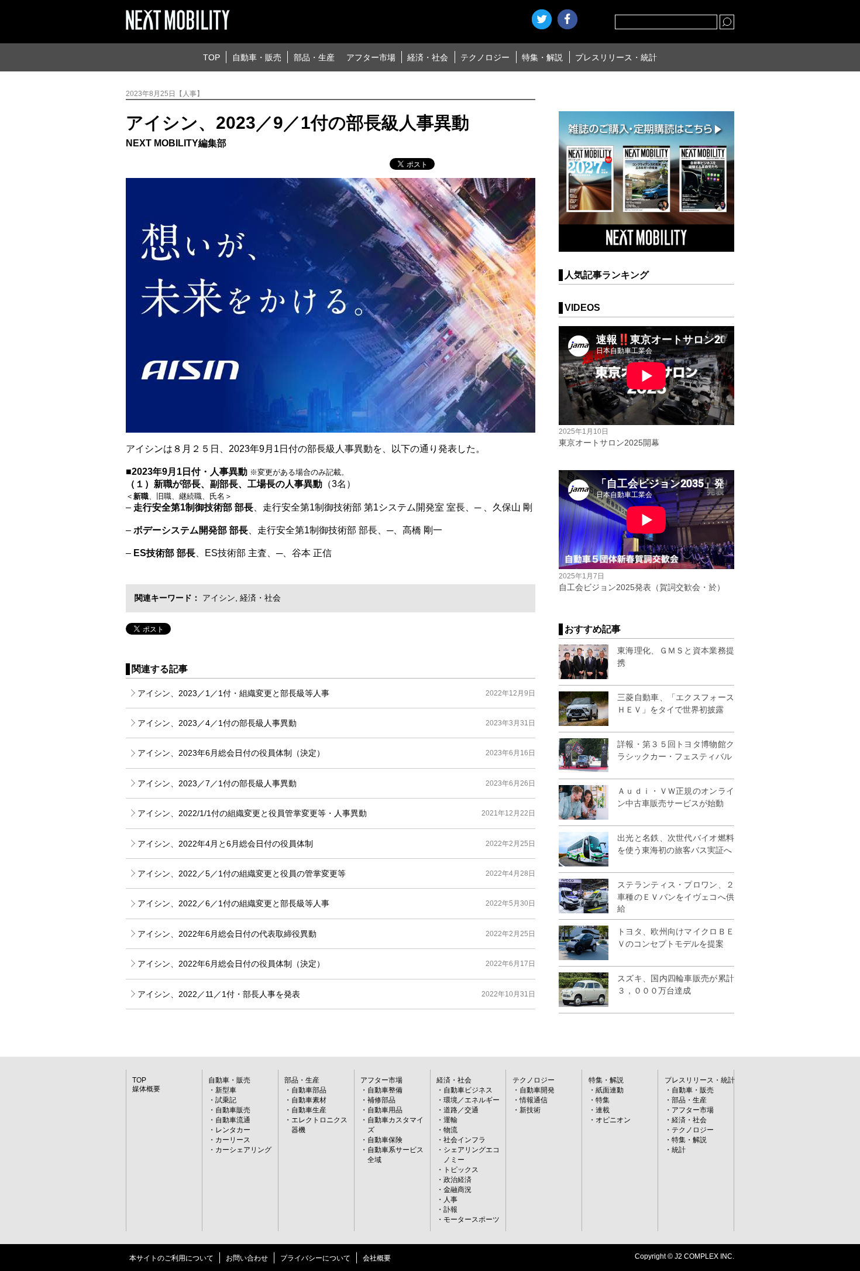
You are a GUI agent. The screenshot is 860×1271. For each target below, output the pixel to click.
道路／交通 (461, 1110)
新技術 (530, 1110)
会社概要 (377, 1258)
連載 (603, 1110)
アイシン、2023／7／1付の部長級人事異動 (336, 783)
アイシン (218, 597)
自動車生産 (308, 1110)
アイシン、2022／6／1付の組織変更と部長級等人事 (336, 903)
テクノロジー (485, 57)
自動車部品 (308, 1090)
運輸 (450, 1120)
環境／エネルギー (471, 1100)
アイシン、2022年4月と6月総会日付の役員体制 (336, 843)
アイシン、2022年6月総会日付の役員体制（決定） (336, 963)
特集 (603, 1100)
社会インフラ (464, 1140)
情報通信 (534, 1100)
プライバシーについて (315, 1258)
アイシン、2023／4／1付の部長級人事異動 (336, 723)
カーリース (232, 1140)
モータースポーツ (471, 1219)
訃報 (450, 1209)
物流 (450, 1130)
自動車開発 (537, 1090)
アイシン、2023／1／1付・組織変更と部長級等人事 (336, 693)
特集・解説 (542, 57)
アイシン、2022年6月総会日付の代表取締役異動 (336, 933)
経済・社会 (427, 57)
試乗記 (225, 1100)
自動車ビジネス (468, 1090)
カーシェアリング (243, 1150)
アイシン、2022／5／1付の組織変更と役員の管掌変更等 (336, 873)
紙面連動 (610, 1090)
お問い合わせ (247, 1258)
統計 (679, 1150)
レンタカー (232, 1130)
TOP (211, 57)
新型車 (225, 1090)
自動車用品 (385, 1110)
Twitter (542, 19)
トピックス (461, 1170)
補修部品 (381, 1100)
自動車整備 (385, 1090)
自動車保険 (385, 1140)
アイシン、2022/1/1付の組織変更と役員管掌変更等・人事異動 (336, 813)
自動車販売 (232, 1110)
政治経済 (457, 1180)
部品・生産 (314, 57)
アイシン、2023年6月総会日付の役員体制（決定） (336, 753)
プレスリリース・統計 (616, 57)
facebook (567, 19)
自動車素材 (308, 1100)
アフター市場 (370, 57)
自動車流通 (232, 1120)
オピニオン (613, 1120)
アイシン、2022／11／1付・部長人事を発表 (336, 994)
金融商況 (457, 1190)
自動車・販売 (256, 57)
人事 (450, 1199)
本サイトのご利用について (171, 1258)
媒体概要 (146, 1089)
